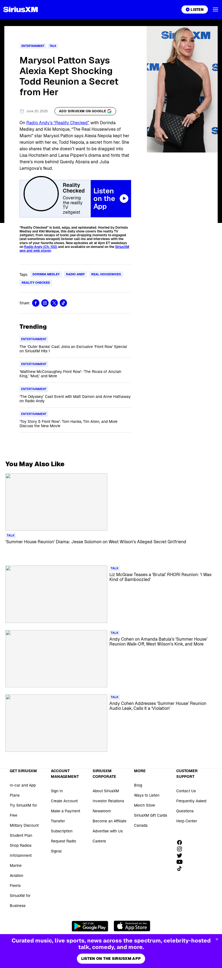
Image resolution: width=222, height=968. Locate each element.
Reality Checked (36, 283)
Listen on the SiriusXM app (111, 958)
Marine (16, 865)
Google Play (90, 926)
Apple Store (132, 926)
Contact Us (186, 790)
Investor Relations (108, 800)
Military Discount (24, 825)
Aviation (16, 875)
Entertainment (32, 46)
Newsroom (102, 811)
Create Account (64, 800)
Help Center (186, 821)
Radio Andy (75, 274)
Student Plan (21, 835)
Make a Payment (65, 811)
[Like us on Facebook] (181, 842)
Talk (53, 46)
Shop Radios (20, 845)
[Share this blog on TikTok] (63, 303)
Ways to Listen (146, 795)
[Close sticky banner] (217, 939)
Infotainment (21, 855)
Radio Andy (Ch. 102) (40, 247)
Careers (99, 841)
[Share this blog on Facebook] (36, 303)
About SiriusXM (106, 790)
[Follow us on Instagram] (181, 849)
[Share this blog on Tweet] (54, 303)
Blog (138, 785)
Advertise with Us (108, 831)
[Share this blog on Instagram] (45, 303)
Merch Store (144, 805)
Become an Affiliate (109, 821)
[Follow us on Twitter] (181, 855)
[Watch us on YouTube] (181, 862)
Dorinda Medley (46, 274)
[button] (215, 9)
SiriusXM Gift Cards (150, 815)
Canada (141, 825)
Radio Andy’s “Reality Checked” (57, 123)
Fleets (15, 885)
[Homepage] (20, 9)
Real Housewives (106, 274)
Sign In (57, 790)
